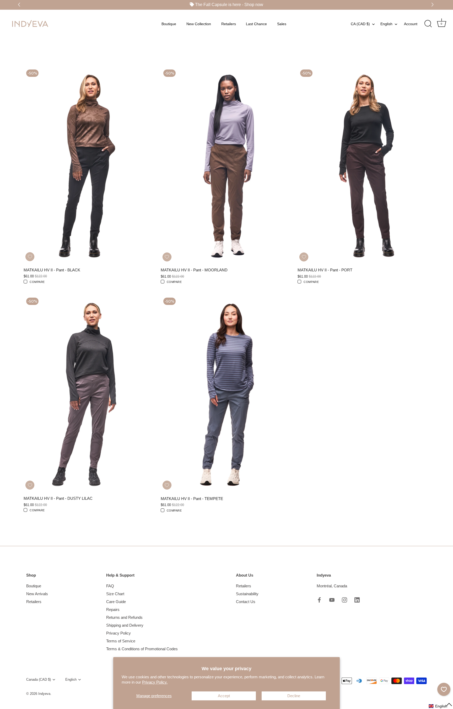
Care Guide (116, 601)
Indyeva (44, 694)
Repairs (113, 609)
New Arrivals (37, 594)
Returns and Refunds (124, 617)
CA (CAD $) (360, 24)
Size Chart (115, 594)
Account (410, 24)
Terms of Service (120, 641)
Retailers (228, 24)
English (386, 24)
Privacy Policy (118, 633)
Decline (293, 696)
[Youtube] (332, 599)
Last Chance (256, 24)
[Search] (428, 23)
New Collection (198, 24)
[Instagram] (344, 599)
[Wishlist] (443, 689)
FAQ (110, 586)
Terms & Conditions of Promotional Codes (142, 649)
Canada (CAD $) (38, 679)
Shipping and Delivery (124, 625)
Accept (224, 696)
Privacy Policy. (155, 682)
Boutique (168, 24)
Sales (281, 24)
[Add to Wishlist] (30, 256)
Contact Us (245, 601)
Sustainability (247, 594)
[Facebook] (319, 599)
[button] (433, 5)
